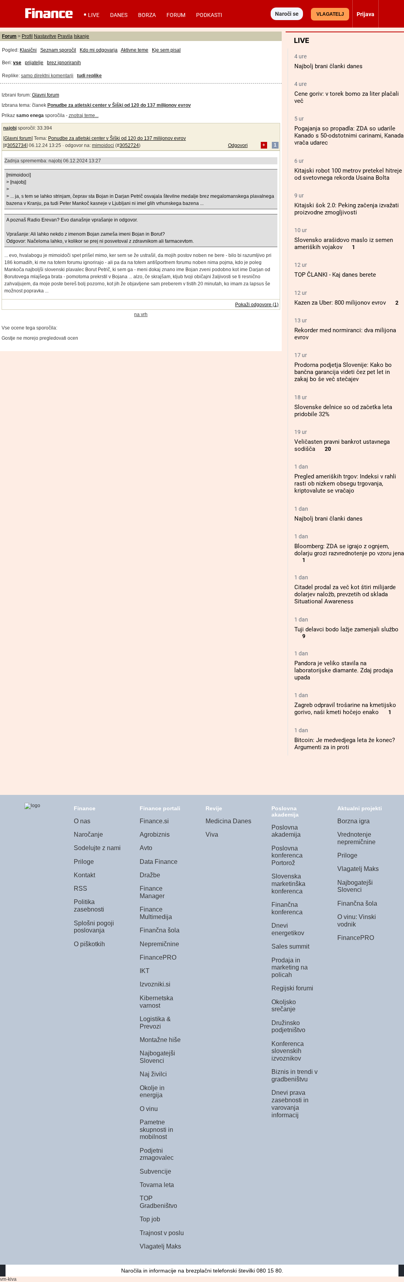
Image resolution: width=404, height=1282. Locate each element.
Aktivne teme (134, 50)
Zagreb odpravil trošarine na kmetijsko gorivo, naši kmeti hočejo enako (345, 708)
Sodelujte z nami (97, 848)
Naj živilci (153, 1074)
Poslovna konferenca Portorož (287, 855)
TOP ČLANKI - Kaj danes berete (335, 274)
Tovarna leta (157, 1185)
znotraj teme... (84, 115)
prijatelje (34, 62)
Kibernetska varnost (156, 1002)
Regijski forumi (292, 988)
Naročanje (88, 834)
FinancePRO (158, 957)
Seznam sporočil (58, 50)
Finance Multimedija (156, 913)
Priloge (84, 861)
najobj (10, 128)
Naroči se (287, 14)
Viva (212, 834)
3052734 (16, 145)
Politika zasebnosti (89, 906)
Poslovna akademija (286, 831)
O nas (82, 821)
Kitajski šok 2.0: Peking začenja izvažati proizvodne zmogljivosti (346, 209)
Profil (27, 36)
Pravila (65, 36)
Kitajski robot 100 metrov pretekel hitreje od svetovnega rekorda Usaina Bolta (348, 174)
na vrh (141, 314)
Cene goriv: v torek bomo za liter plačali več (346, 97)
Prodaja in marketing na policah (289, 967)
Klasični (28, 50)
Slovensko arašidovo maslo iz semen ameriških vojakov (343, 243)
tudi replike (89, 75)
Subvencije (155, 1171)
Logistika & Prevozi (155, 1023)
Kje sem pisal (166, 50)
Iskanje (81, 36)
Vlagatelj (330, 14)
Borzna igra (353, 821)
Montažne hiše (160, 1039)
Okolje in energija (152, 1092)
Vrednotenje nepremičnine (356, 838)
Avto (146, 848)
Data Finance (159, 861)
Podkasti (209, 15)
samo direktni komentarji (47, 75)
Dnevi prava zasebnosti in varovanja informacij (290, 1103)
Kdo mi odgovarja (99, 50)
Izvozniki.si (155, 984)
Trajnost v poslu (162, 1233)
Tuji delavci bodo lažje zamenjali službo (346, 629)
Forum (175, 15)
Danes (118, 15)
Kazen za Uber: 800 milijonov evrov (340, 302)
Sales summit (290, 946)
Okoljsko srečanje (283, 1006)
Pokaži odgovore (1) (257, 304)
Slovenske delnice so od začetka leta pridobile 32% (343, 411)
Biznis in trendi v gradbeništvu (294, 1075)
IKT (145, 971)
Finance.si (154, 821)
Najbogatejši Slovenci (157, 1057)
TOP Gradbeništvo (158, 1202)
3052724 (129, 145)
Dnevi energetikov (287, 929)
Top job (150, 1219)
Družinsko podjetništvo (288, 1027)
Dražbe (150, 875)
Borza (147, 15)
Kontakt (84, 875)
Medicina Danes (228, 821)
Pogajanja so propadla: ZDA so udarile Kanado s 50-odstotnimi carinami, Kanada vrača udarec (349, 135)
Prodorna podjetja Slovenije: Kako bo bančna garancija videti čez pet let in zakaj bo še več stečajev (343, 372)
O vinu (149, 1108)
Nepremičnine (159, 944)
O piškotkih (89, 944)
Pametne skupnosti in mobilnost (156, 1129)
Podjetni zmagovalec (157, 1154)
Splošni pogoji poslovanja (94, 927)
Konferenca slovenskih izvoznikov (287, 1051)
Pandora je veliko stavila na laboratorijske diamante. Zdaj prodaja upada (343, 670)
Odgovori (238, 145)
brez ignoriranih (64, 62)
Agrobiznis (155, 834)
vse (17, 62)
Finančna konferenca (287, 908)
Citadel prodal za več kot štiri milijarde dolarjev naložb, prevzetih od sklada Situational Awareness (345, 594)
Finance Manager (152, 892)
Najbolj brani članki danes (328, 66)
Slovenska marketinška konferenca (288, 883)
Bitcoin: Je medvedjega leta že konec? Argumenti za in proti (344, 744)
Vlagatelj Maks (160, 1246)
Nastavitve (45, 36)
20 (328, 449)
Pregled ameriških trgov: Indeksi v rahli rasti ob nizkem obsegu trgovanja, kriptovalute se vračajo (345, 483)
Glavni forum (45, 95)
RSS (80, 888)
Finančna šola (160, 930)
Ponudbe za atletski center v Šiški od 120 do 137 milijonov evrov (117, 138)
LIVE (93, 15)
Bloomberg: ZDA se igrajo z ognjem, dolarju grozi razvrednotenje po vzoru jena (349, 550)
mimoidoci (103, 145)
